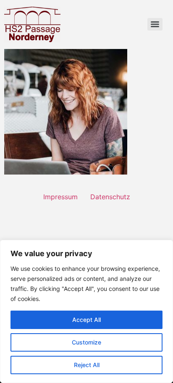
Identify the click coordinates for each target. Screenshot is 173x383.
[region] (86, 311)
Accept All (86, 319)
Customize (86, 342)
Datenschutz (110, 197)
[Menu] (155, 24)
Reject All (87, 364)
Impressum (60, 197)
